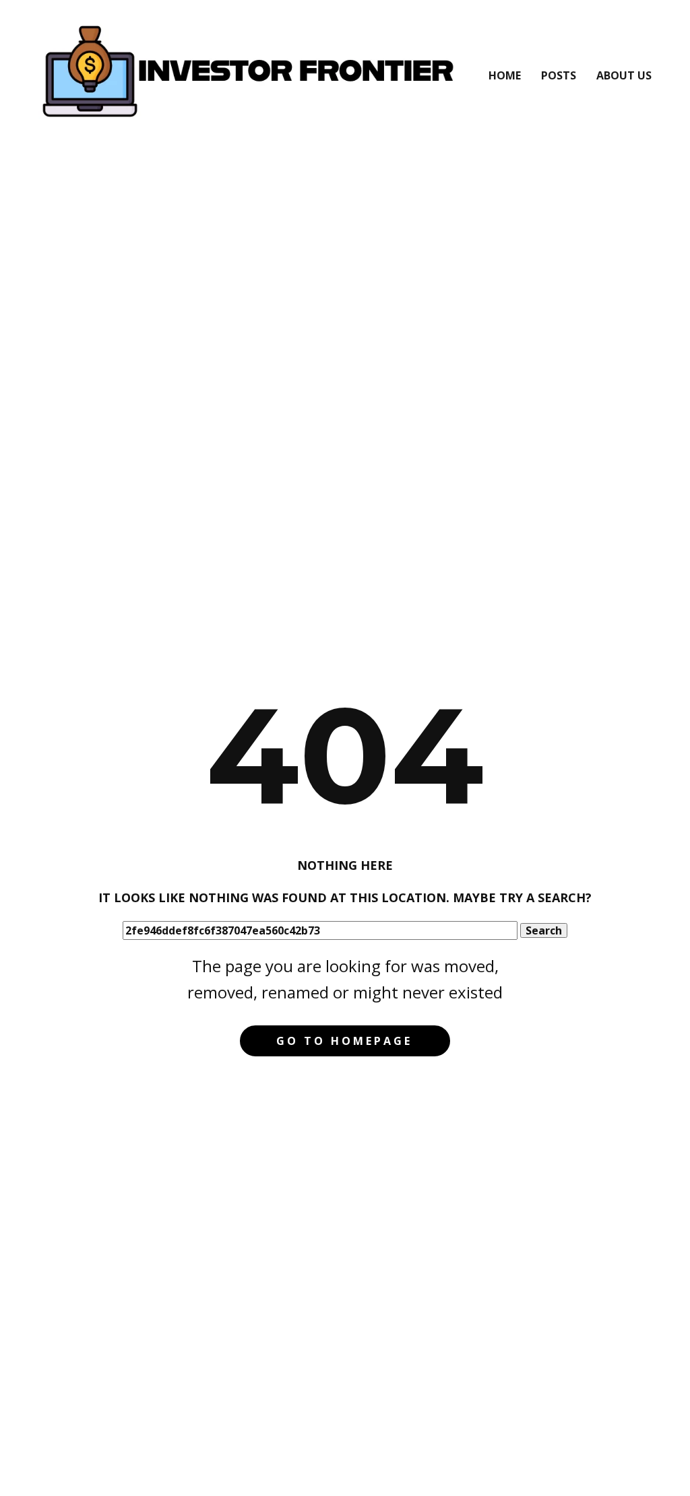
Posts (558, 75)
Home (505, 75)
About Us (624, 75)
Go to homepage (344, 1040)
